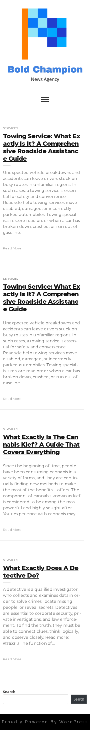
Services (10, 128)
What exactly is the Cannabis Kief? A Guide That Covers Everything (41, 444)
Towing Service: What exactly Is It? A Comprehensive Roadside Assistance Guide (41, 147)
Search (9, 691)
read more (12, 248)
